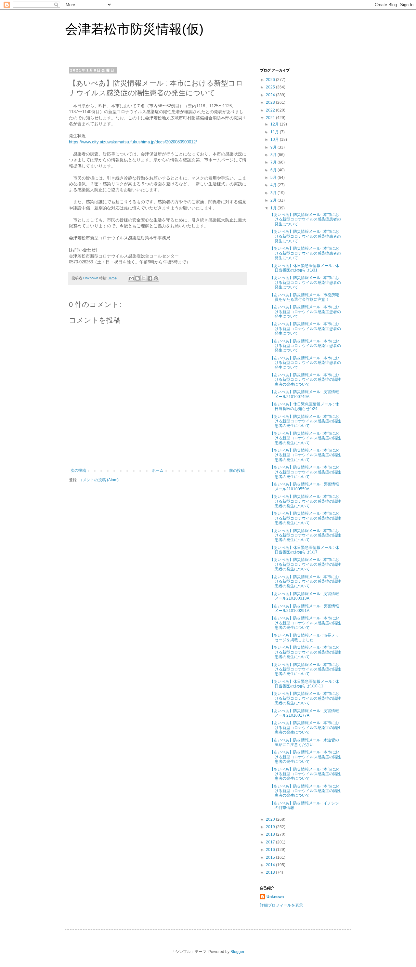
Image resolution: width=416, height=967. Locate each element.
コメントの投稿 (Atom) (99, 480)
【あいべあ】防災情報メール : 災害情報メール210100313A (304, 596)
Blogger (237, 951)
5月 (274, 177)
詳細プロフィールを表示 (281, 905)
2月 (274, 200)
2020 (271, 819)
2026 (271, 79)
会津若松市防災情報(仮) (134, 29)
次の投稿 (78, 470)
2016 (271, 849)
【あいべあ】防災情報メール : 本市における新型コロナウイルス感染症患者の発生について (305, 219)
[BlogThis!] (137, 278)
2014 (271, 865)
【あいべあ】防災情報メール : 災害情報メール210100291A (304, 608)
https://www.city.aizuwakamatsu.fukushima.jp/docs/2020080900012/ (133, 141)
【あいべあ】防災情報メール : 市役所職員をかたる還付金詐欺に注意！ (304, 297)
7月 (274, 162)
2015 (271, 857)
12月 (275, 124)
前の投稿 (237, 470)
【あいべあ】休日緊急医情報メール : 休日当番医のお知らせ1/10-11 (304, 683)
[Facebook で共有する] (150, 278)
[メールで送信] (131, 278)
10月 (275, 139)
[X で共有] (143, 278)
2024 (271, 95)
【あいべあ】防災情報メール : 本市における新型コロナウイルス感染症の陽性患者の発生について (305, 380)
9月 (274, 147)
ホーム (157, 470)
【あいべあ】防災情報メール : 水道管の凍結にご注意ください (304, 742)
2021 (271, 117)
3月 (274, 193)
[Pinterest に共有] (156, 278)
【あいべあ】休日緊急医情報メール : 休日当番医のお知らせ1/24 (304, 406)
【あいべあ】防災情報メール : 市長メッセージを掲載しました (304, 637)
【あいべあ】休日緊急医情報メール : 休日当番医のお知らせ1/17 (304, 549)
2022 (271, 110)
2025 (271, 87)
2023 (271, 102)
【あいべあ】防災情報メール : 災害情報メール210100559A (304, 486)
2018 (271, 834)
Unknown (275, 896)
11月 (275, 132)
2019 (271, 827)
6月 (274, 170)
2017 (271, 842)
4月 (274, 185)
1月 (274, 208)
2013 (271, 872)
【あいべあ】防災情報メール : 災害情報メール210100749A (304, 394)
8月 (274, 154)
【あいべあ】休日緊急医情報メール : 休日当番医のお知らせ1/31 (304, 267)
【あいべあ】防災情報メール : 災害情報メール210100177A (304, 713)
